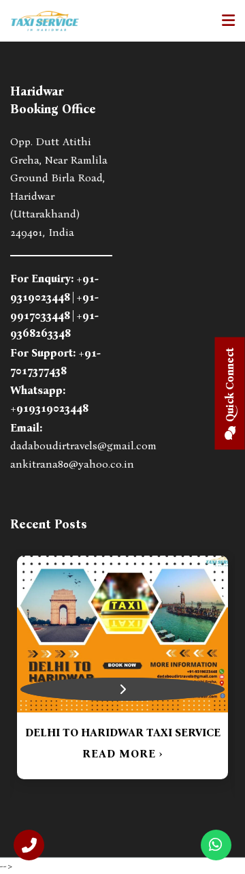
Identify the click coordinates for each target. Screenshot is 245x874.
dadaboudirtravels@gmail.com (83, 445)
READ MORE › (122, 753)
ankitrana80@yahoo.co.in (72, 463)
